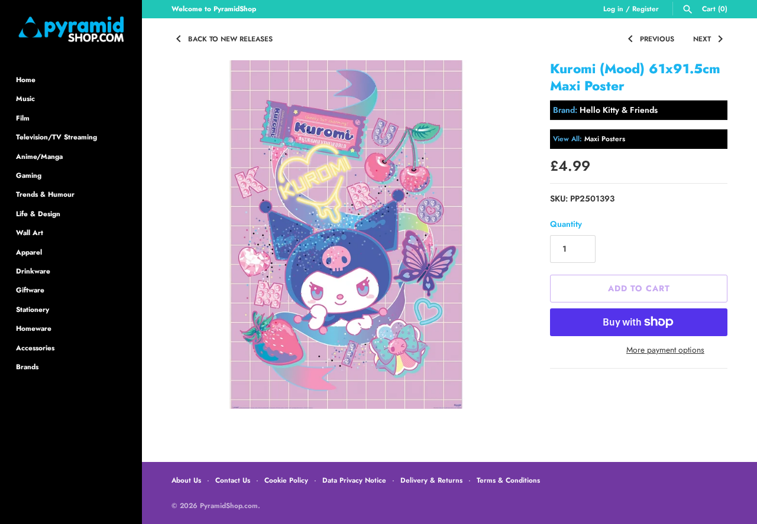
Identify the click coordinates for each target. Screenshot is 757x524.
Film (23, 118)
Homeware (33, 328)
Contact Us (232, 480)
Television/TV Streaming (56, 137)
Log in (613, 9)
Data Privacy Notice (354, 480)
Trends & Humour (45, 194)
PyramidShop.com (229, 505)
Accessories (35, 348)
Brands (27, 367)
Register (645, 9)
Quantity (566, 224)
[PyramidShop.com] (71, 29)
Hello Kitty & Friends (619, 110)
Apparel (29, 252)
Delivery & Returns (431, 480)
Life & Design (38, 214)
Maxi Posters (604, 139)
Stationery (32, 309)
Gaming (28, 175)
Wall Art (29, 232)
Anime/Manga (39, 156)
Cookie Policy (286, 480)
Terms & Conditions (508, 480)
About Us (186, 480)
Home (25, 79)
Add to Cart (639, 288)
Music (25, 98)
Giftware (30, 290)
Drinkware (33, 271)
